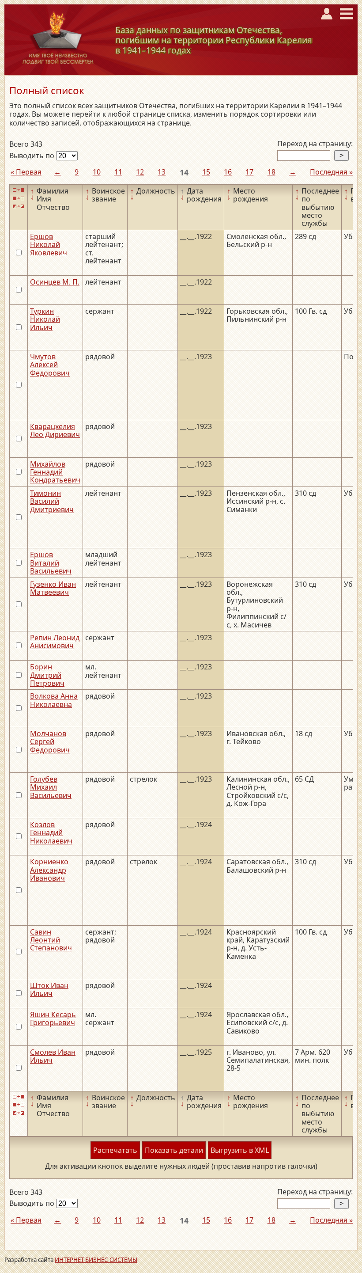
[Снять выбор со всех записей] (18, 198)
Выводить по (32, 155)
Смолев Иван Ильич (52, 1056)
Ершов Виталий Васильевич (51, 563)
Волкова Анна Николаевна (54, 700)
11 (118, 172)
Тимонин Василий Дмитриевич (52, 501)
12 (140, 172)
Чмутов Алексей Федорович (50, 365)
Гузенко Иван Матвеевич (53, 588)
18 (271, 172)
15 (206, 172)
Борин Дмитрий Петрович (47, 675)
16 (228, 172)
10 (97, 172)
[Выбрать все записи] (18, 190)
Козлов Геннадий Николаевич (51, 833)
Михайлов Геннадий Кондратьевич (55, 472)
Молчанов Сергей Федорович (50, 742)
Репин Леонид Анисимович (54, 641)
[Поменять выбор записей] (18, 206)
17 (249, 172)
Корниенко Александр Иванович (49, 870)
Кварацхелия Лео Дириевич (55, 430)
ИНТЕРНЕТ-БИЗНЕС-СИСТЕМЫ (96, 1260)
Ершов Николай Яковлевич (48, 245)
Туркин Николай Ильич (45, 319)
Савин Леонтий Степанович (51, 940)
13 (162, 172)
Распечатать (115, 1150)
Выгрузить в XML (240, 1150)
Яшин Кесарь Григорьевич (53, 1018)
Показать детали (174, 1150)
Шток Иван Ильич (49, 989)
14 (184, 172)
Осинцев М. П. (54, 282)
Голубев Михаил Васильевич (51, 787)
